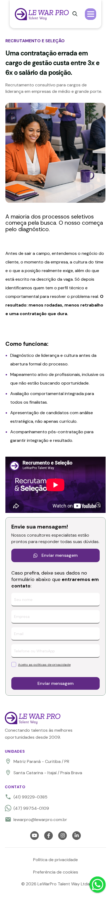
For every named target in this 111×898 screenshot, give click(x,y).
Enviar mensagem (55, 555)
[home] (42, 14)
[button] (90, 14)
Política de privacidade (55, 859)
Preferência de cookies (55, 872)
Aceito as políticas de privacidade (44, 665)
